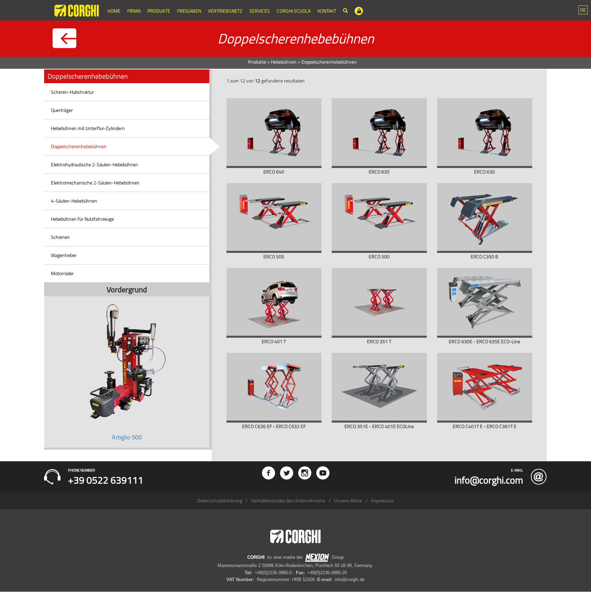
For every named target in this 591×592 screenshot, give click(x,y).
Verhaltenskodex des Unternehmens (288, 500)
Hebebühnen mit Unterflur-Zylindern (88, 128)
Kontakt (326, 10)
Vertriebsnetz (225, 10)
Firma (134, 10)
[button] (583, 9)
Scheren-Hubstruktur (72, 91)
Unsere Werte (348, 500)
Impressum (382, 500)
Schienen (60, 237)
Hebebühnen (284, 61)
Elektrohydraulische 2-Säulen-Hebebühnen (94, 164)
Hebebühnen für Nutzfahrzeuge (82, 218)
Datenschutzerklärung (219, 500)
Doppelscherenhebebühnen (78, 146)
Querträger (62, 110)
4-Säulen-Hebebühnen (74, 200)
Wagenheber (64, 255)
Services (259, 10)
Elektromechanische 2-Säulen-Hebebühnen (95, 182)
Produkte (158, 10)
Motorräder (62, 273)
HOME (113, 10)
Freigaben (189, 10)
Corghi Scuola (294, 10)
